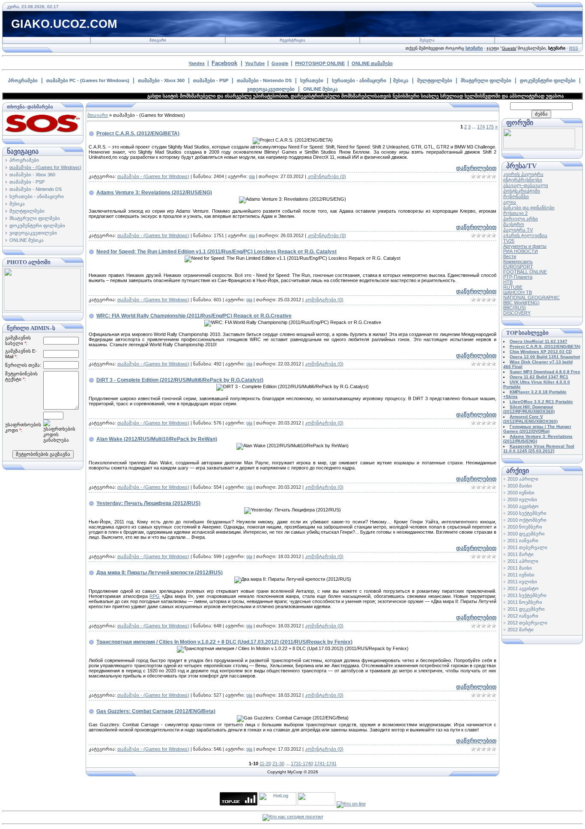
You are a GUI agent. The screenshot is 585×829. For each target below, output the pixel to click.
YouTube (255, 63)
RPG (154, 596)
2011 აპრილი (522, 561)
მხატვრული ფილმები (486, 80)
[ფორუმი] (539, 146)
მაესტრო (513, 224)
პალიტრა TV (518, 229)
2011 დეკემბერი (526, 609)
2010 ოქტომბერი (526, 520)
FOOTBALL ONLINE (525, 271)
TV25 (508, 241)
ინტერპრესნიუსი (522, 179)
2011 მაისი (519, 567)
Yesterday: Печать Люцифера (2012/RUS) (148, 503)
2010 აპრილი (522, 478)
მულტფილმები (434, 80)
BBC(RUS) (514, 307)
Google (280, 63)
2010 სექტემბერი (526, 513)
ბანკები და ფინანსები (529, 207)
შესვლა (427, 40)
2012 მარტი (520, 629)
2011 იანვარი (522, 540)
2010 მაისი (519, 485)
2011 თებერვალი (527, 547)
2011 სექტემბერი (526, 595)
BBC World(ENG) (521, 302)
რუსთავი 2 (515, 213)
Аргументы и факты (524, 246)
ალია (509, 202)
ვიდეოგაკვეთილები (271, 89)
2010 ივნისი (520, 492)
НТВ (508, 282)
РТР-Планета (517, 276)
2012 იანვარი (522, 615)
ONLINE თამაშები (372, 63)
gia (252, 176)
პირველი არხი (520, 218)
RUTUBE (512, 287)
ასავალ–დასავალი (525, 185)
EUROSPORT (518, 266)
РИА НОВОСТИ (520, 251)
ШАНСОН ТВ (517, 292)
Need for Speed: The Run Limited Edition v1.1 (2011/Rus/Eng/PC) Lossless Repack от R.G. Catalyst (216, 252)
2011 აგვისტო (523, 588)
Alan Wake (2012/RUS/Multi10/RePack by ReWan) (156, 439)
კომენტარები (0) (326, 176)
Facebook (224, 63)
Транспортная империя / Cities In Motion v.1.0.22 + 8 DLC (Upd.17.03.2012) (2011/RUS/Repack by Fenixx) (224, 642)
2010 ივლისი (522, 499)
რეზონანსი (516, 196)
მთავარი (157, 40)
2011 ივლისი (522, 581)
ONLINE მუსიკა (320, 89)
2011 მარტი (520, 554)
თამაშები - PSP (210, 80)
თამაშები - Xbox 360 (161, 80)
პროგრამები (23, 80)
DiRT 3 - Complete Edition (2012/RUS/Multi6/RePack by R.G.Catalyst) (179, 380)
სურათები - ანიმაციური (359, 80)
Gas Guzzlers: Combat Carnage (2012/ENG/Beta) (155, 711)
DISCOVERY (517, 312)
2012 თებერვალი (527, 622)
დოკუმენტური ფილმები (548, 80)
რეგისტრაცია (292, 40)
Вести (509, 256)
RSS (573, 48)
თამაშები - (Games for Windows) (45, 167)
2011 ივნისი (520, 574)
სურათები (311, 80)
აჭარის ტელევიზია (525, 235)
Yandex (196, 63)
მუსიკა (401, 80)
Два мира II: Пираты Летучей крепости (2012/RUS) (159, 573)
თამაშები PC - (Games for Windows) (87, 80)
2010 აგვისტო (523, 506)
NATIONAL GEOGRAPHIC (531, 297)
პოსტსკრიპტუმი (521, 190)
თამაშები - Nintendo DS (264, 80)
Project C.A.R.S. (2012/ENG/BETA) (137, 134)
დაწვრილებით (476, 168)
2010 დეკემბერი (526, 533)
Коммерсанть (518, 261)
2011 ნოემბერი (524, 602)
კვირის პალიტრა (523, 174)
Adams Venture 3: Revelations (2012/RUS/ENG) (154, 193)
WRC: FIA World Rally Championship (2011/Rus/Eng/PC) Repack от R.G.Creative (194, 316)
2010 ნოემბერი (524, 526)
